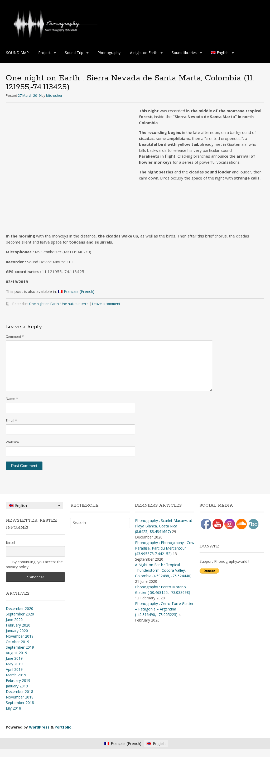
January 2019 (17, 685)
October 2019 (17, 641)
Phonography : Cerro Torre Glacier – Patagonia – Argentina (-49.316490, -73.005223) (164, 609)
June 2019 (14, 658)
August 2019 (16, 652)
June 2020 (14, 619)
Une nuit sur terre (74, 303)
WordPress (39, 727)
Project (44, 52)
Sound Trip (74, 52)
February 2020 (18, 625)
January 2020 (17, 630)
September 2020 (20, 614)
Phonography (109, 52)
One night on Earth (44, 303)
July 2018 (13, 708)
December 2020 (19, 608)
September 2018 (20, 702)
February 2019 (18, 680)
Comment (15, 336)
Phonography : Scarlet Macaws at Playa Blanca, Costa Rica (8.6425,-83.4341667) (163, 526)
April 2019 (14, 669)
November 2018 (19, 697)
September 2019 (20, 647)
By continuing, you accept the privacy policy (34, 564)
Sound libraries (184, 52)
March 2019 (16, 674)
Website (12, 442)
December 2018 (19, 691)
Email (11, 420)
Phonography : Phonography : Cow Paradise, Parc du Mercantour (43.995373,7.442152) (164, 548)
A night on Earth (143, 52)
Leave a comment (106, 303)
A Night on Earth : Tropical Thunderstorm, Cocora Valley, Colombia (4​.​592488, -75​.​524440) (163, 570)
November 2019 (19, 636)
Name (12, 398)
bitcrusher (54, 95)
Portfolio (63, 727)
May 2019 (14, 663)
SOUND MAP (17, 52)
